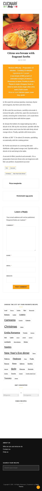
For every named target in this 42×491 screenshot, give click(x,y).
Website (9, 276)
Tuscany (8, 378)
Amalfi (5, 310)
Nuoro (34, 353)
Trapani (21, 373)
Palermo (7, 359)
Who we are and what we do (13, 446)
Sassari (6, 369)
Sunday (6, 373)
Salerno (22, 363)
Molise (26, 342)
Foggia (25, 333)
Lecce (18, 337)
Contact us (6, 449)
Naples (7, 347)
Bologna (6, 315)
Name (8, 255)
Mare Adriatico (17, 342)
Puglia (32, 359)
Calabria (22, 315)
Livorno (30, 337)
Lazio (11, 337)
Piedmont (17, 359)
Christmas (8, 173)
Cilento (21, 327)
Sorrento (30, 369)
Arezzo (12, 310)
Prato (25, 359)
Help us (5, 452)
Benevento (31, 310)
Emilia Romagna (12, 332)
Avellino (18, 310)
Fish (7, 168)
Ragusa (6, 363)
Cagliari (14, 314)
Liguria (24, 337)
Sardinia (30, 363)
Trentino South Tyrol (30, 373)
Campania (10, 320)
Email (9, 265)
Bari (25, 310)
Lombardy (7, 342)
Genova (32, 333)
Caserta (20, 320)
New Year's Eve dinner (19, 173)
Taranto (13, 373)
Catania (28, 320)
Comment (10, 225)
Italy (5, 337)
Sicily (13, 369)
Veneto (16, 378)
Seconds (12, 168)
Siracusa (22, 369)
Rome (14, 364)
